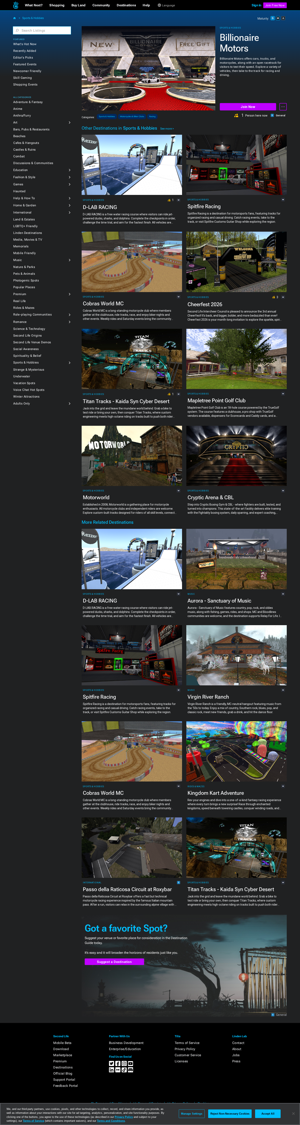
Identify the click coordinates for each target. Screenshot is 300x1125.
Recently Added (24, 51)
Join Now (248, 107)
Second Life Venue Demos (32, 342)
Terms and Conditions (111, 1120)
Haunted (19, 191)
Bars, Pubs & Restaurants (31, 129)
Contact (238, 1043)
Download (61, 1049)
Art (15, 122)
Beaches (19, 136)
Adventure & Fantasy (28, 102)
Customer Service (188, 1055)
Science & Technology (29, 329)
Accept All (267, 1113)
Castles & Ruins (24, 149)
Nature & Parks (24, 267)
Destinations (63, 1067)
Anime (17, 109)
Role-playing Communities (32, 314)
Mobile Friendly (24, 253)
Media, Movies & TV (27, 239)
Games (18, 184)
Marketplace (62, 1055)
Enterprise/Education (125, 1049)
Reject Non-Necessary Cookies (230, 1113)
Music (17, 260)
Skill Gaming (22, 78)
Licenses (181, 1061)
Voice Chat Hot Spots (28, 390)
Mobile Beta (62, 1043)
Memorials (21, 246)
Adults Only (21, 403)
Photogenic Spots (26, 280)
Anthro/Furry (22, 115)
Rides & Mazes (23, 308)
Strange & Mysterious (28, 369)
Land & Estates (24, 219)
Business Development (126, 1043)
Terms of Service (187, 1043)
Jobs (236, 1055)
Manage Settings (191, 1113)
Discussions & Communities (33, 163)
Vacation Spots (24, 383)
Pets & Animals (24, 274)
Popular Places (24, 287)
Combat (19, 156)
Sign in (256, 5)
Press (236, 1061)
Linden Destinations (27, 233)
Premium (19, 294)
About (236, 1049)
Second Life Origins (27, 335)
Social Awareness (26, 349)
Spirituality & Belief (27, 356)
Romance (20, 322)
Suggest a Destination (114, 962)
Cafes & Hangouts (26, 143)
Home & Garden (24, 205)
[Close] (293, 1113)
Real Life (19, 301)
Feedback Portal (65, 1086)
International (22, 212)
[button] (34, 5)
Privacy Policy (185, 1049)
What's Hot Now (24, 44)
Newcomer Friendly (27, 71)
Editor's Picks (23, 57)
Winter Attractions (26, 396)
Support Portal (64, 1080)
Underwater (21, 376)
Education (20, 170)
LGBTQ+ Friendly (25, 226)
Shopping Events (25, 84)
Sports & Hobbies (33, 18)
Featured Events (25, 64)
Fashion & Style (24, 177)
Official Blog (62, 1073)
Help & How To (24, 198)
